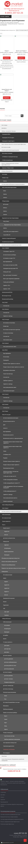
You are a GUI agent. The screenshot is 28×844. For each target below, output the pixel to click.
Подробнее (6, 58)
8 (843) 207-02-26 (14, 12)
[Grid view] (0, 33)
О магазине (3, 792)
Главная (2, 22)
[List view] (1, 33)
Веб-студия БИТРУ (11, 842)
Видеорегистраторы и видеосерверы (9, 816)
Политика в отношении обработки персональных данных (12, 805)
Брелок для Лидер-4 (21, 50)
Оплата (2, 797)
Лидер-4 (7, 50)
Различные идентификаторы (7, 824)
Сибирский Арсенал (12, 23)
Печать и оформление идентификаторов (10, 821)
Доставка (3, 794)
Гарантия (3, 799)
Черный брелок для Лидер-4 (7, 90)
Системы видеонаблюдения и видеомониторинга (12, 819)
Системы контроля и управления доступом (10, 814)
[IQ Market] (13, 3)
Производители (4, 802)
